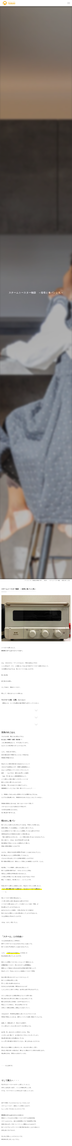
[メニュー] (69, 3)
